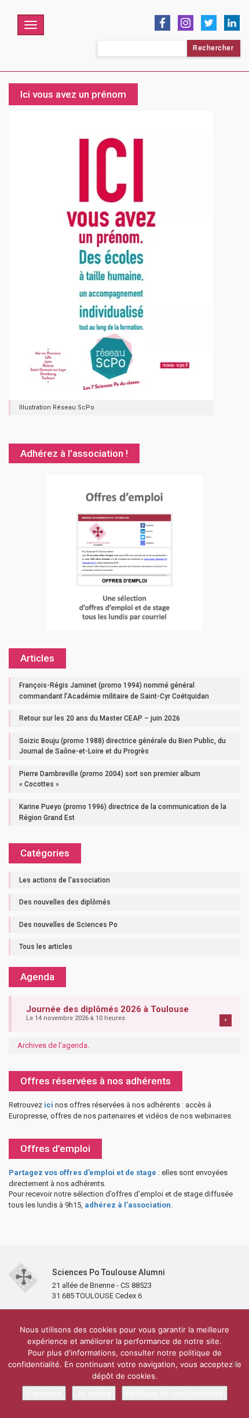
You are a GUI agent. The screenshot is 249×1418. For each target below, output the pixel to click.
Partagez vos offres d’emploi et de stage (82, 1172)
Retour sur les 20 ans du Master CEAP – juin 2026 (99, 718)
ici (48, 1105)
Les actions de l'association (64, 880)
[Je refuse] (234, 1363)
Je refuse (93, 1393)
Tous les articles (45, 947)
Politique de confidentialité (174, 1393)
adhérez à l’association (128, 1205)
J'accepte (44, 1393)
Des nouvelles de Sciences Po (68, 925)
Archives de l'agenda (52, 1045)
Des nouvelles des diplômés (65, 902)
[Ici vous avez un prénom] (111, 255)
